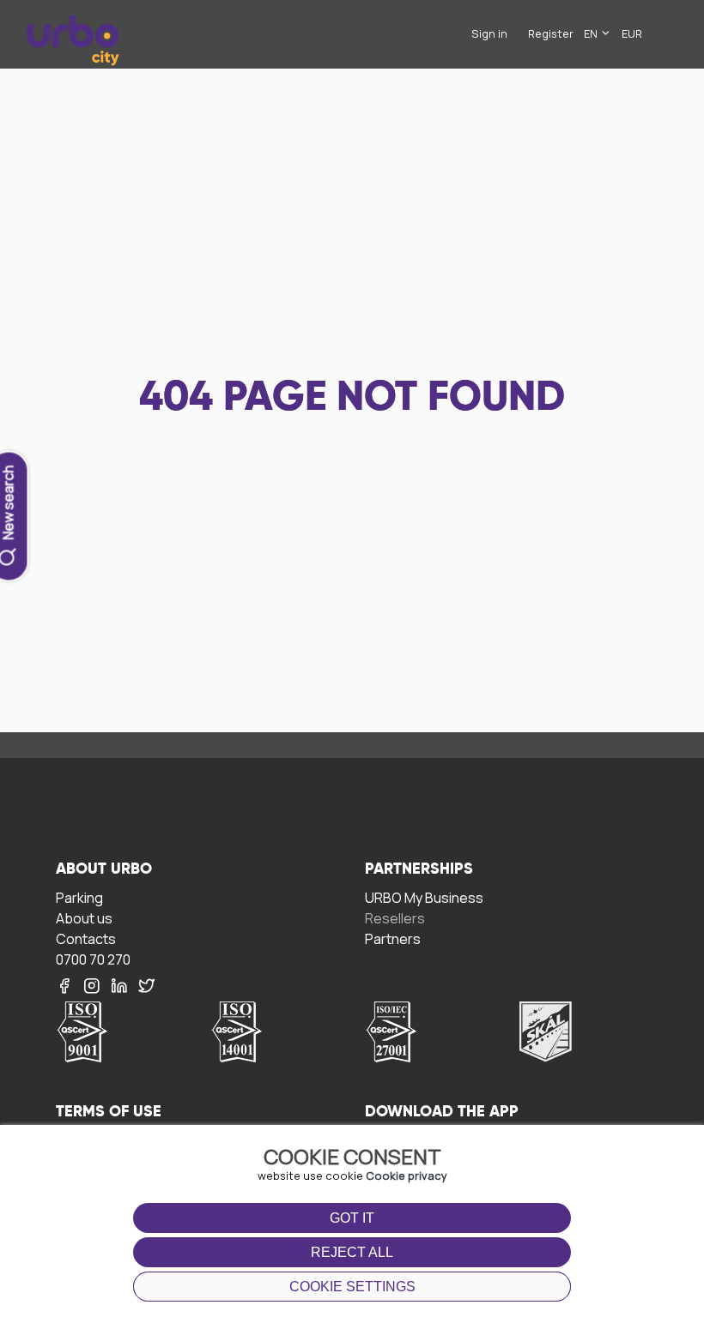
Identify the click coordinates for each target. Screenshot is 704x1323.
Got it (352, 1218)
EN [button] (592, 33)
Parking (79, 897)
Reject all (352, 1252)
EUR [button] (632, 33)
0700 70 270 (93, 959)
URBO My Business (424, 897)
